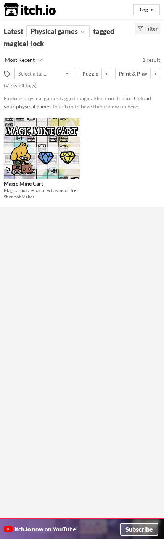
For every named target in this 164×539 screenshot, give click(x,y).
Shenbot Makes (19, 197)
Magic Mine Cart (23, 183)
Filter (151, 29)
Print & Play (133, 73)
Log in (147, 9)
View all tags (20, 85)
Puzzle (90, 73)
